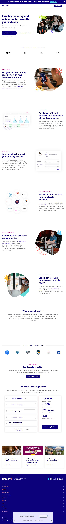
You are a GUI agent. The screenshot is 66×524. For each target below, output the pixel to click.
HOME (3, 12)
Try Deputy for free (9, 33)
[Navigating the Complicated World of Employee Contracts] (33, 457)
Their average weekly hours (16, 405)
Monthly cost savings (47, 407)
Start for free (58, 5)
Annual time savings (46, 412)
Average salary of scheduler (17, 429)
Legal (11, 517)
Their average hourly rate (15, 411)
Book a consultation (25, 33)
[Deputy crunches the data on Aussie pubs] (11, 457)
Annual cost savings (46, 401)
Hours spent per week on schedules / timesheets (15, 423)
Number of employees (16, 398)
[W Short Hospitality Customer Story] (54, 457)
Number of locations (17, 417)
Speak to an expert (33, 376)
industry (7, 12)
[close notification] (64, 2)
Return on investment (47, 418)
